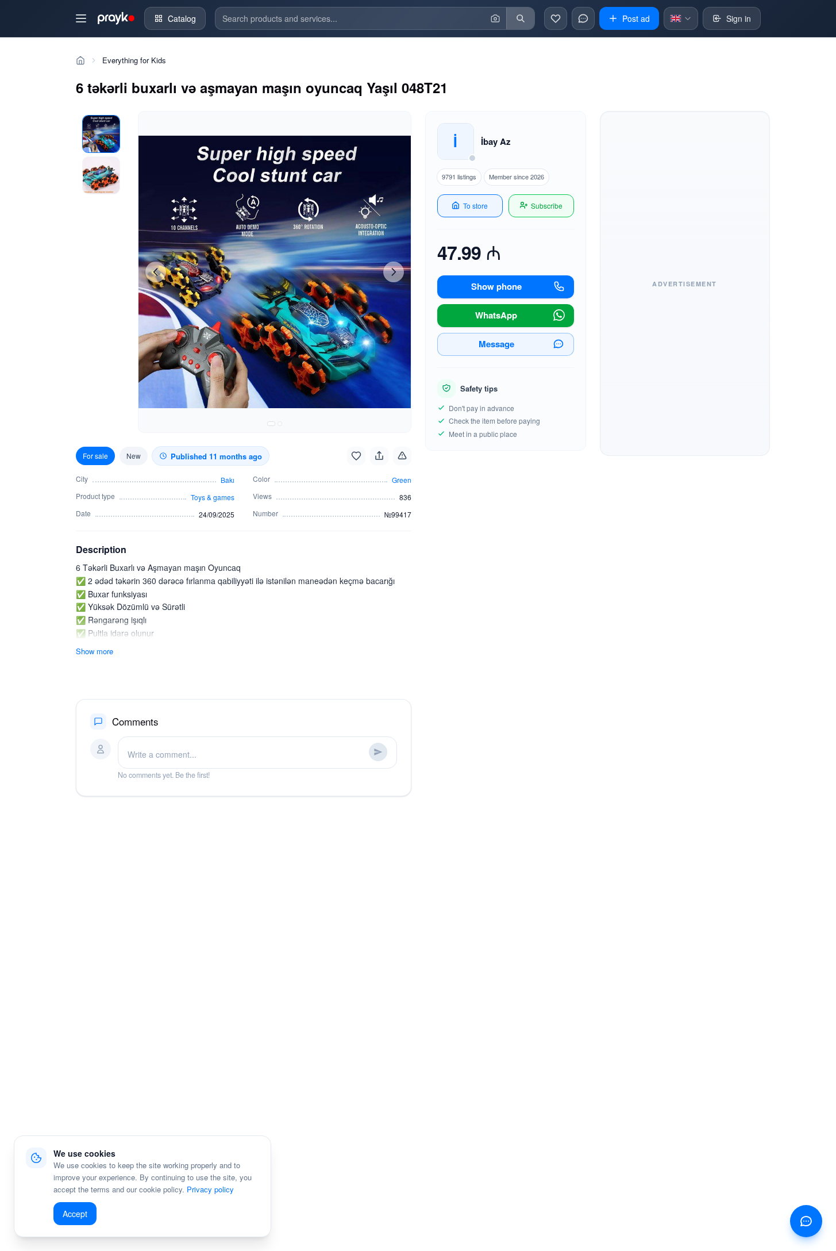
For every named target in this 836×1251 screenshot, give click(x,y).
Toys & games (212, 497)
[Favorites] (555, 18)
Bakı (227, 480)
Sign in (738, 18)
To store (475, 205)
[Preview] (101, 134)
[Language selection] (681, 18)
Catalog (182, 18)
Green (401, 480)
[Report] (402, 456)
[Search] (520, 18)
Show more (94, 651)
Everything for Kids (134, 60)
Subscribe (547, 205)
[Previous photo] (155, 272)
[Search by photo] (495, 18)
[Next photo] (393, 272)
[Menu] (81, 18)
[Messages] (583, 18)
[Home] (80, 60)
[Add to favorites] (356, 456)
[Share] (379, 456)
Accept (75, 1213)
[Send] (378, 752)
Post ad (636, 18)
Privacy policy (210, 1189)
